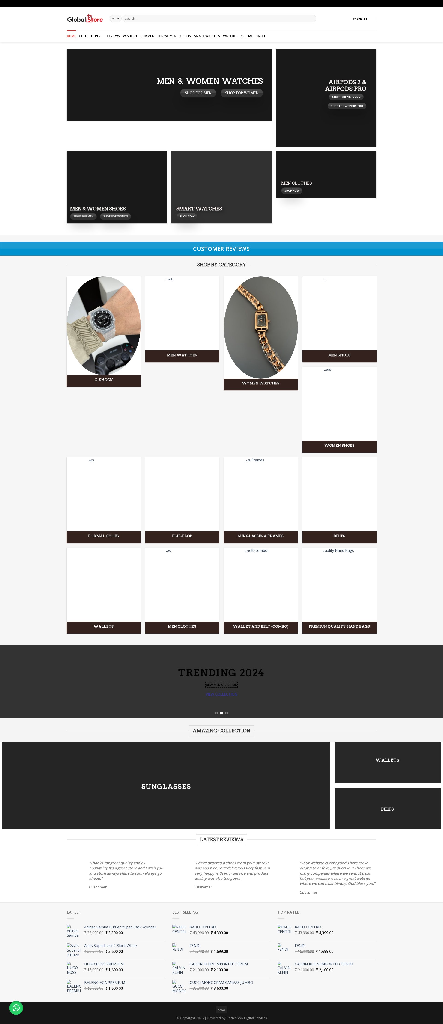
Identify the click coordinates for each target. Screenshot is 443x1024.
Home (71, 36)
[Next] (428, 681)
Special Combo (253, 36)
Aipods (185, 36)
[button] (16, 1008)
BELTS (387, 808)
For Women (167, 36)
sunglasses (166, 786)
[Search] (312, 18)
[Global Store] (85, 18)
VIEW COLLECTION (221, 693)
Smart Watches (207, 36)
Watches (230, 36)
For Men (147, 36)
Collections (89, 36)
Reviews (113, 36)
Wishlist (130, 36)
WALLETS (387, 760)
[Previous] (15, 681)
